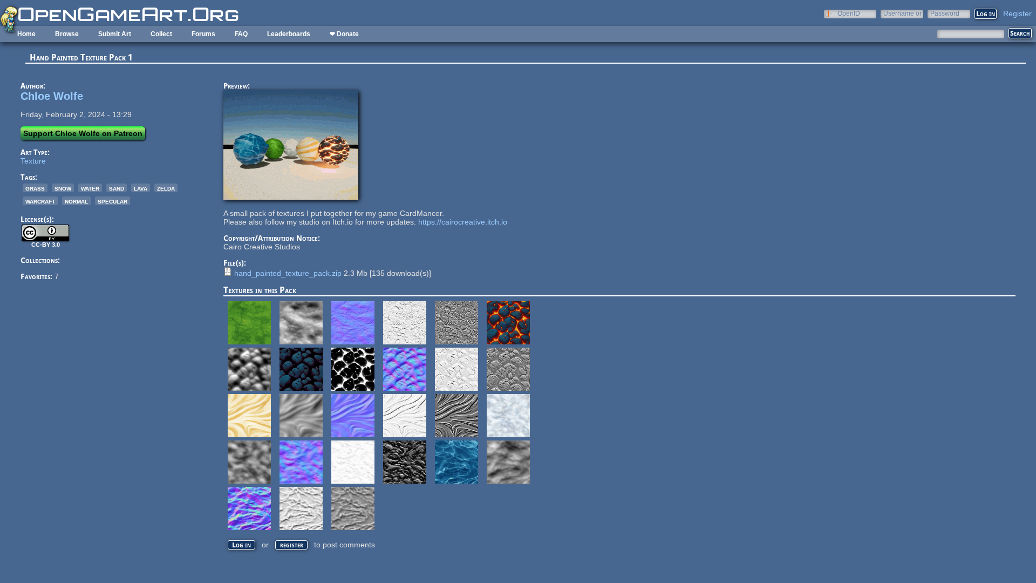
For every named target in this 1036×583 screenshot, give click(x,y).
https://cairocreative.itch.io (462, 222)
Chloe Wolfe (52, 96)
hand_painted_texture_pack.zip (288, 273)
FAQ (241, 34)
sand (116, 188)
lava (140, 188)
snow (62, 188)
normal (76, 200)
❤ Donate (344, 34)
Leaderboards (288, 34)
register (291, 545)
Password (944, 13)
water (90, 188)
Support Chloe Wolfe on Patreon (82, 133)
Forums (203, 34)
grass (35, 188)
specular (112, 200)
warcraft (40, 200)
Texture (33, 161)
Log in (241, 545)
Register (1017, 13)
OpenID (848, 13)
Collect (161, 34)
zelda (166, 188)
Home (26, 34)
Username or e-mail (902, 13)
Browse (67, 34)
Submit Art (114, 34)
